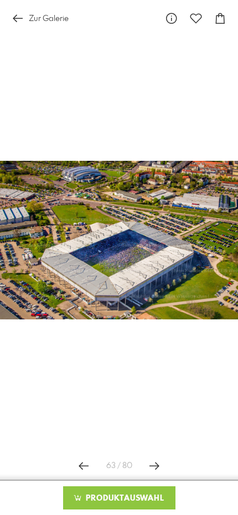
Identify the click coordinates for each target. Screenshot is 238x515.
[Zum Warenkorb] (220, 18)
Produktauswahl (123, 498)
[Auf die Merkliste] (196, 18)
